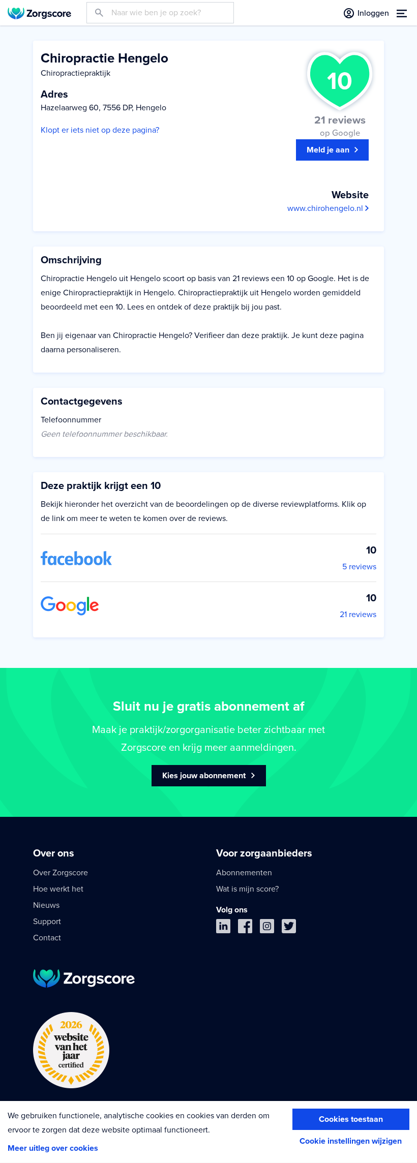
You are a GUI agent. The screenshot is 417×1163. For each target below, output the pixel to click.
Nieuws (46, 905)
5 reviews (359, 567)
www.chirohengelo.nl (326, 208)
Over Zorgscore (60, 873)
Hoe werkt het (58, 889)
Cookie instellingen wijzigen (351, 1141)
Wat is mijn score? (247, 889)
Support (47, 921)
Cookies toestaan (351, 1119)
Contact (47, 938)
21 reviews (358, 614)
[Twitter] (289, 928)
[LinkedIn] (223, 928)
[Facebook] (245, 928)
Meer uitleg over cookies (53, 1148)
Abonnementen (244, 873)
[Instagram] (267, 928)
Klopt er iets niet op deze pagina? (100, 130)
